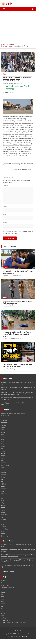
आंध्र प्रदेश (4, 420)
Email (5, 214)
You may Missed (9, 247)
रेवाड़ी (2, 524)
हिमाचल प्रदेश (4, 536)
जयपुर (2, 467)
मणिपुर (2, 503)
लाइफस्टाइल (4, 526)
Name (5, 206)
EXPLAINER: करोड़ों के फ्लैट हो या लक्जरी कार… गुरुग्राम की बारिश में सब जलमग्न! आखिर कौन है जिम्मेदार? (17, 334)
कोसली (3, 446)
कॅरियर (2, 439)
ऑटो (2, 430)
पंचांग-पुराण (3, 489)
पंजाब (2, 491)
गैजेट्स (3, 456)
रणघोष (9, 4)
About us (4, 580)
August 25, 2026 (7, 275)
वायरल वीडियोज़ (5, 529)
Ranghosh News (17, 83)
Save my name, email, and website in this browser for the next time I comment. (18, 232)
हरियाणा (4, 74)
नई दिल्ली (3, 484)
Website (5, 222)
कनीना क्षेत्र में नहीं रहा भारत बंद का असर (22, 169)
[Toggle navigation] (3, 9)
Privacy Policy (5, 585)
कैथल (2, 444)
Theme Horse (28, 634)
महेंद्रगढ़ (3, 512)
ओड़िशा (3, 432)
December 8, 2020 (8, 83)
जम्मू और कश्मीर (5, 465)
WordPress (23, 636)
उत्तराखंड (3, 425)
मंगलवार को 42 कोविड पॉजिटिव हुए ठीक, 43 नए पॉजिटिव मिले (18, 164)
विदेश (2, 531)
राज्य (2, 522)
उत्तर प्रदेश (4, 423)
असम (2, 418)
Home (3, 592)
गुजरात (3, 451)
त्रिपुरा (2, 479)
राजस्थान (3, 519)
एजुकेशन (3, 427)
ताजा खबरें (5, 267)
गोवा (2, 458)
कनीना (2, 434)
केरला (2, 441)
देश (2, 482)
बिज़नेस (3, 498)
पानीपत (3, 496)
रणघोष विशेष (4, 515)
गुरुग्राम (3, 453)
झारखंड (3, 470)
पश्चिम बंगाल (4, 493)
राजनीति (3, 517)
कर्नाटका (3, 437)
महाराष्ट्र (3, 510)
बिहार (2, 501)
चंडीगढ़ (3, 460)
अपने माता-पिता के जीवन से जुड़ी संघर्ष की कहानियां (13, 413)
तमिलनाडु (3, 472)
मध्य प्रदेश (3, 505)
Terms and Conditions (7, 587)
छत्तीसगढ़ (3, 463)
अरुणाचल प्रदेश (5, 415)
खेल (2, 449)
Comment (6, 185)
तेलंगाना (3, 477)
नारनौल (3, 486)
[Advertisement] (18, 26)
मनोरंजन (3, 508)
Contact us (4, 583)
